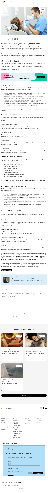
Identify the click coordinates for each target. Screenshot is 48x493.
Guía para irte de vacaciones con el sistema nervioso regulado (15, 313)
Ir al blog (24, 395)
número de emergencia (7, 484)
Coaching (3, 429)
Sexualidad (4, 296)
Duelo (33, 293)
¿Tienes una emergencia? (27, 423)
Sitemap (15, 435)
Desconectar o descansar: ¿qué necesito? (11, 310)
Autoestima (10, 293)
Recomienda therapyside (15, 423)
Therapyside (23, 263)
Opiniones (15, 429)
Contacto (15, 420)
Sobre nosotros (16, 433)
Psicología (39, 293)
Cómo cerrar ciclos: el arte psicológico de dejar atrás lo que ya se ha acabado (18, 316)
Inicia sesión (27, 418)
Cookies (38, 422)
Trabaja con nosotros (17, 431)
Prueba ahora (28, 420)
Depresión (27, 293)
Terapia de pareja (4, 427)
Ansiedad (4, 293)
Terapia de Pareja (12, 296)
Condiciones (39, 418)
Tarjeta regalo (16, 427)
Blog (14, 418)
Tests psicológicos (17, 437)
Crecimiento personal (19, 293)
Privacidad (39, 420)
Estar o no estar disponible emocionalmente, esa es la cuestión (15, 307)
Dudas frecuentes (16, 425)
